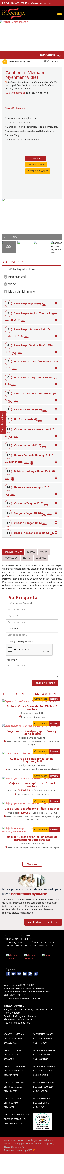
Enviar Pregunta (36, 164)
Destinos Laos (11, 1054)
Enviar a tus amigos (38, 171)
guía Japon (9, 1107)
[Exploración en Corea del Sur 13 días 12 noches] (29, 700)
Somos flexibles (13, 552)
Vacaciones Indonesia (44, 1082)
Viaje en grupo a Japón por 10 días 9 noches (32, 785)
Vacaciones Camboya (43, 1034)
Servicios (18, 935)
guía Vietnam (10, 1043)
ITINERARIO (16, 262)
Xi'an (57, 741)
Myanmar (9, 1143)
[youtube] (19, 973)
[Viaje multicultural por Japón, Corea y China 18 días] (31, 725)
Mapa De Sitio (46, 945)
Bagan (28, 88)
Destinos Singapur (42, 1070)
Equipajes (41, 557)
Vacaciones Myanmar (14, 1066)
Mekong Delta (12, 85)
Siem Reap (23, 81)
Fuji (32, 794)
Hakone (16, 741)
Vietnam (20, 1140)
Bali (57, 769)
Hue (32, 85)
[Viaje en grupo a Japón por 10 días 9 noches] (27, 777)
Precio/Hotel (17, 277)
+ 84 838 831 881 (16, 3)
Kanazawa (36, 816)
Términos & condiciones (43, 942)
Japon (50, 1143)
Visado (43, 552)
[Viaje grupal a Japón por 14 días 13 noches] (26, 803)
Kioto (23, 741)
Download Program (19, 61)
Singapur (20, 1143)
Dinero (31, 552)
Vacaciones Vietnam (14, 1034)
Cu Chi (53, 81)
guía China (38, 1107)
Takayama (47, 816)
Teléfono (14, 628)
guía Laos (9, 1059)
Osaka (31, 741)
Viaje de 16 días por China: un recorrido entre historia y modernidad (32, 838)
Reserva (35, 158)
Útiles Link (30, 945)
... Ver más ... (32, 864)
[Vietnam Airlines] (14, 957)
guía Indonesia (41, 1091)
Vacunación (11, 557)
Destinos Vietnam (13, 1038)
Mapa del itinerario (21, 291)
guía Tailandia (40, 1059)
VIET (31, 1150)
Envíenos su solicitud (45, 922)
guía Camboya (40, 1043)
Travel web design (13, 1150)
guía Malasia (10, 1091)
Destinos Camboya (42, 1038)
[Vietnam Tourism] (32, 957)
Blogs (29, 935)
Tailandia (48, 1140)
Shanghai (32, 744)
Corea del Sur (18, 1146)
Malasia (30, 1143)
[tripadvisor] (42, 1121)
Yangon (19, 88)
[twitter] (13, 973)
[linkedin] (25, 973)
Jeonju (30, 716)
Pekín (50, 741)
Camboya (31, 1140)
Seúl (23, 716)
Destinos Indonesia (43, 1087)
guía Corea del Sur (13, 1123)
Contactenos (53, 61)
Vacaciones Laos (12, 1050)
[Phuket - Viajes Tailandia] (14, 35)
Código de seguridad (21, 641)
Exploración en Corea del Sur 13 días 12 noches (32, 708)
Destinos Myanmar (13, 1070)
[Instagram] (36, 973)
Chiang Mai (47, 769)
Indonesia (40, 1143)
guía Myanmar (11, 1075)
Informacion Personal (21, 603)
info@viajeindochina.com (39, 3)
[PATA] (50, 957)
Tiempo (26, 557)
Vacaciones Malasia (14, 1082)
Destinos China (41, 1103)
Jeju (43, 716)
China (7, 1146)
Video (12, 284)
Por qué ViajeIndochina (16, 942)
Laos (40, 1140)
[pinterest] (30, 973)
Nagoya (56, 816)
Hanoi (40, 85)
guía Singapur (40, 1075)
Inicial (7, 935)
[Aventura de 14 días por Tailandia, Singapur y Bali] (30, 753)
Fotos (19, 945)
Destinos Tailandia (43, 1054)
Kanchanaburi (23, 769)
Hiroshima (17, 816)
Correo (13, 615)
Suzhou (44, 847)
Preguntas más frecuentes (17, 939)
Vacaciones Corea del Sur (17, 1114)
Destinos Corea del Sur (15, 1119)
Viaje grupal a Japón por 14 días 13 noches (32, 808)
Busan (37, 716)
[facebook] (8, 973)
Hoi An (25, 85)
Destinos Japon (11, 1103)
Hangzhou (35, 847)
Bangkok (12, 769)
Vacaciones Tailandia (44, 1050)
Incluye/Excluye (23, 269)
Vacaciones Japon (13, 1098)
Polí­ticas (8, 945)
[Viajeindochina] (14, 12)
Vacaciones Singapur (44, 1066)
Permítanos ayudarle (29, 893)
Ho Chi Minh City (39, 81)
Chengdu (24, 847)
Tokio (8, 741)
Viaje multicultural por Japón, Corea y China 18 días (32, 732)
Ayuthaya (36, 769)
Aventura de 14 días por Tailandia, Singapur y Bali (32, 760)
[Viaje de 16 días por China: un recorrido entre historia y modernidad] (32, 829)
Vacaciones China (42, 1098)
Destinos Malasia (13, 1087)
